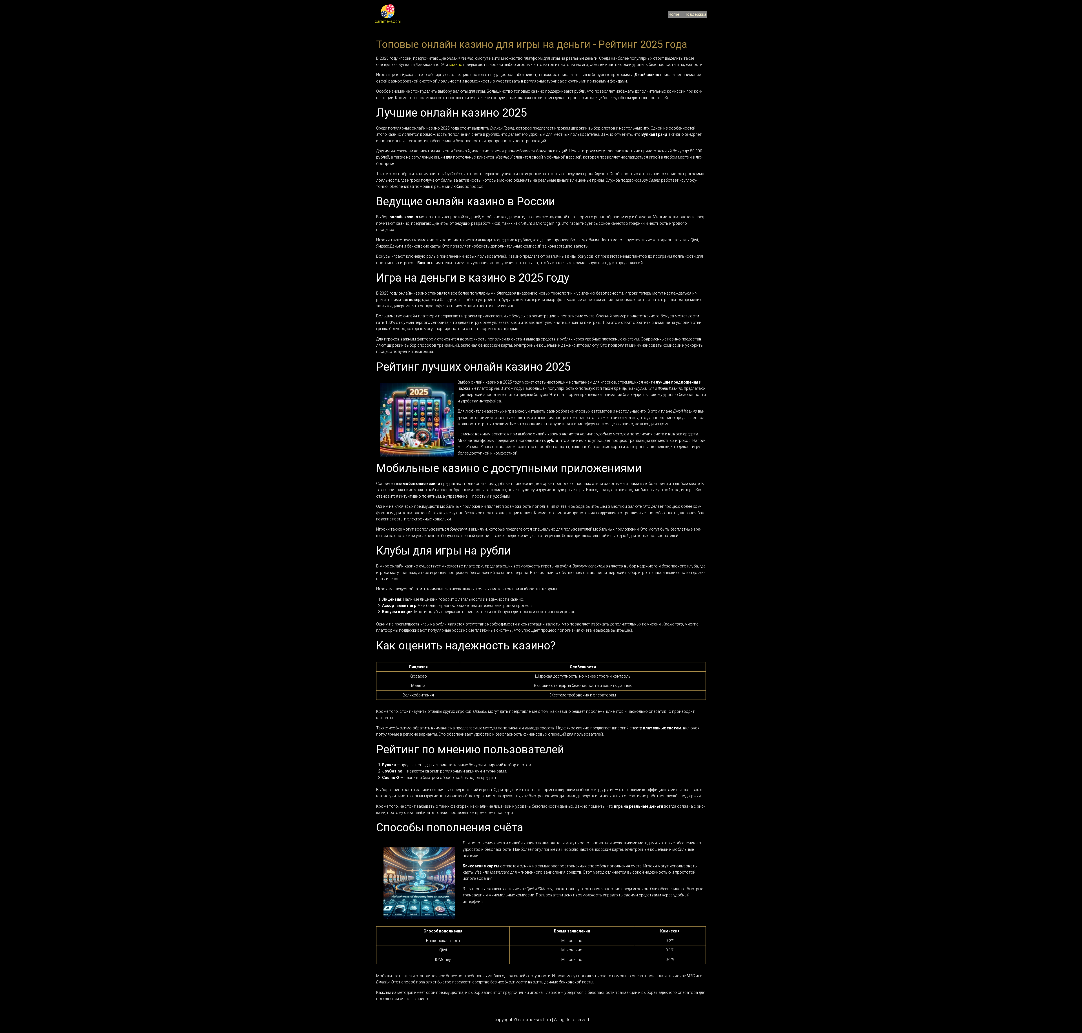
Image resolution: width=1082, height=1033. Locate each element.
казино (455, 64)
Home (674, 14)
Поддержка (695, 14)
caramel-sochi (388, 21)
